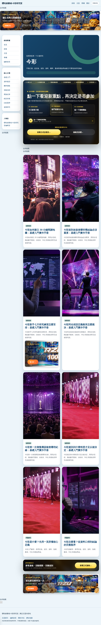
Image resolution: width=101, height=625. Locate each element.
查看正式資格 (86, 565)
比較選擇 (7, 103)
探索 (73, 3)
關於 (88, 3)
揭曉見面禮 (78, 132)
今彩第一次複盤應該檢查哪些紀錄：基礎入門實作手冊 (41, 448)
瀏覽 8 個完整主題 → (33, 73)
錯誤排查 (7, 98)
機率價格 (7, 86)
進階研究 (7, 107)
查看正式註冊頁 (44, 132)
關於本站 (21, 618)
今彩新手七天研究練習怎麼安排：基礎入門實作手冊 (40, 326)
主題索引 (5, 618)
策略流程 (7, 90)
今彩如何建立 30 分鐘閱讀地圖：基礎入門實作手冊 (40, 231)
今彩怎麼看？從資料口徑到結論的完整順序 (80, 543)
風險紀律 (7, 94)
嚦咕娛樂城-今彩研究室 (12, 3)
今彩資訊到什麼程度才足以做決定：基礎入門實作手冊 (80, 448)
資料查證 (7, 81)
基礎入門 (7, 77)
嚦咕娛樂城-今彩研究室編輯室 (11, 124)
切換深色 (95, 3)
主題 (78, 3)
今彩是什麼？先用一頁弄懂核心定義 (41, 543)
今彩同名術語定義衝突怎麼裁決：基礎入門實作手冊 (79, 326)
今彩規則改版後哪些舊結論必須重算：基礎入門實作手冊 (80, 231)
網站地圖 (29, 618)
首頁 (5, 45)
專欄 (83, 3)
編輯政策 (7, 62)
